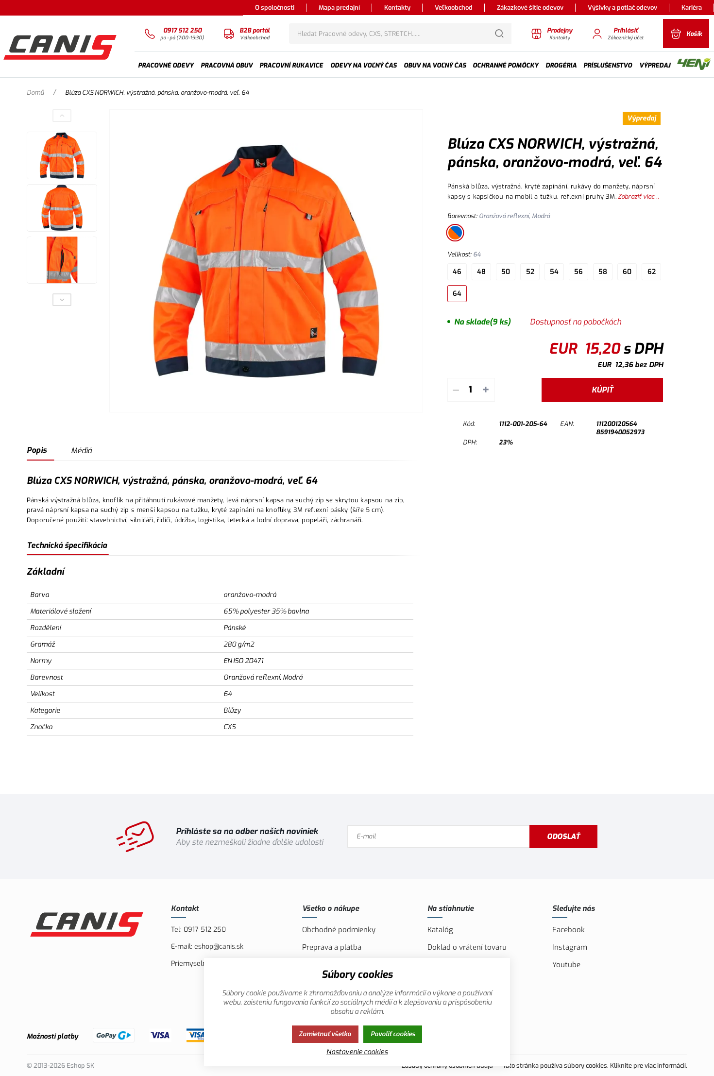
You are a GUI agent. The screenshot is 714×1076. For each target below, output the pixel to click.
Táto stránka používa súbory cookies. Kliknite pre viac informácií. (595, 1065)
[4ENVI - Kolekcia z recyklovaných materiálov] (693, 65)
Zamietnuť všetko (325, 1034)
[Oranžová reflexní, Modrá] (455, 232)
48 (481, 271)
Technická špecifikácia (67, 545)
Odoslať (563, 836)
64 (457, 293)
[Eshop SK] (61, 46)
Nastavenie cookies (357, 1052)
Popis (37, 450)
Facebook (568, 930)
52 (530, 271)
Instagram (569, 947)
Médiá (81, 450)
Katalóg (440, 930)
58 (602, 271)
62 (651, 271)
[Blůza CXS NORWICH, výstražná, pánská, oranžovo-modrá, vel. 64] (266, 261)
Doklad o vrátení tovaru (467, 947)
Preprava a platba (331, 947)
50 (505, 271)
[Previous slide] (62, 115)
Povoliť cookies (393, 1034)
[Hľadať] (499, 33)
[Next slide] (62, 299)
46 (457, 271)
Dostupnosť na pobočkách (575, 322)
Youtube (566, 965)
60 (627, 271)
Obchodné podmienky (338, 930)
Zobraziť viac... (638, 196)
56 (578, 271)
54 (554, 271)
